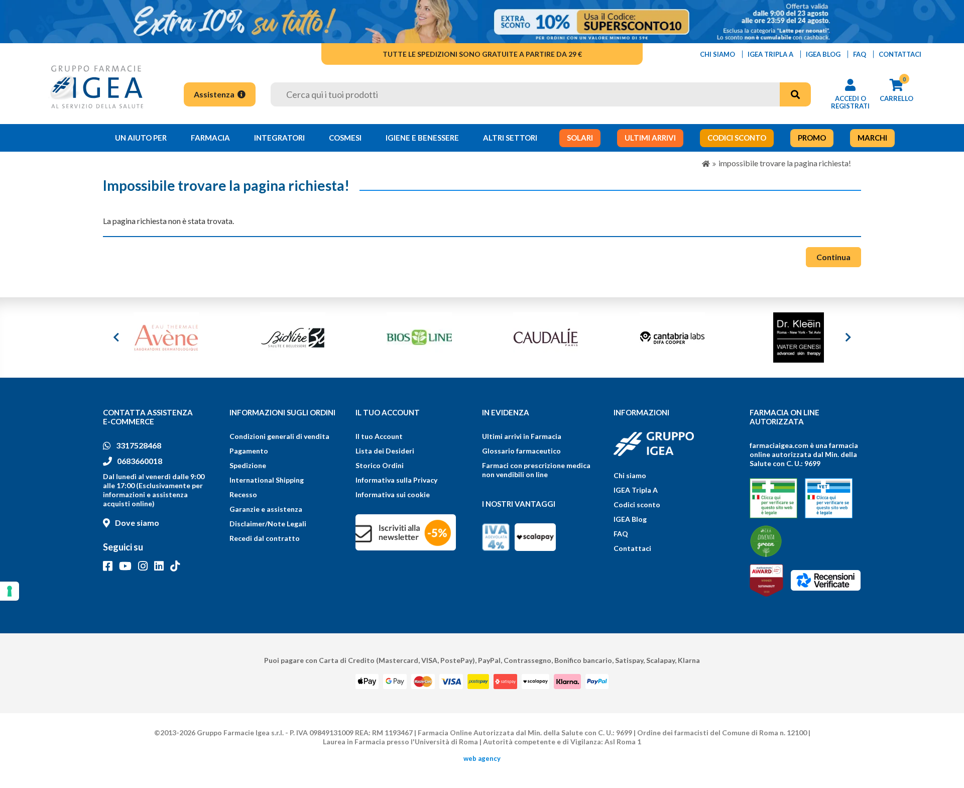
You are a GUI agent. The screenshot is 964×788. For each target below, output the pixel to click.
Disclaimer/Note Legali (267, 523)
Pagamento (248, 450)
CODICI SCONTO (736, 137)
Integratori (279, 137)
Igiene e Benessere (422, 137)
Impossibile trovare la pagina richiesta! (784, 163)
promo (812, 137)
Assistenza (215, 94)
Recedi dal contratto (264, 538)
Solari (580, 137)
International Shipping (266, 480)
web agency (482, 758)
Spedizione (247, 465)
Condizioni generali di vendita (279, 436)
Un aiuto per (141, 137)
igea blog (823, 54)
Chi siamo (630, 475)
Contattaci (632, 548)
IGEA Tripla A (636, 490)
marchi (872, 137)
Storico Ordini (379, 465)
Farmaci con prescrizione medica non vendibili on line (536, 470)
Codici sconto (637, 504)
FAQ (621, 533)
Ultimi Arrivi (650, 137)
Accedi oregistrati (850, 102)
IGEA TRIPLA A (770, 54)
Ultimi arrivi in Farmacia (521, 436)
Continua (833, 257)
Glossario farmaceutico (521, 450)
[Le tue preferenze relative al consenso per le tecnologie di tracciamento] (9, 591)
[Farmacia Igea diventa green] (766, 541)
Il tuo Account (379, 436)
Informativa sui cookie (392, 494)
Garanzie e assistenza (265, 509)
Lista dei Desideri (384, 450)
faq (859, 54)
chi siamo (717, 54)
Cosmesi (345, 137)
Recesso (243, 494)
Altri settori (510, 137)
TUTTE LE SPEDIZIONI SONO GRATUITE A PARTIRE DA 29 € (482, 54)
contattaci (900, 54)
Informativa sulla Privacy (396, 480)
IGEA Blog (630, 519)
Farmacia (210, 137)
